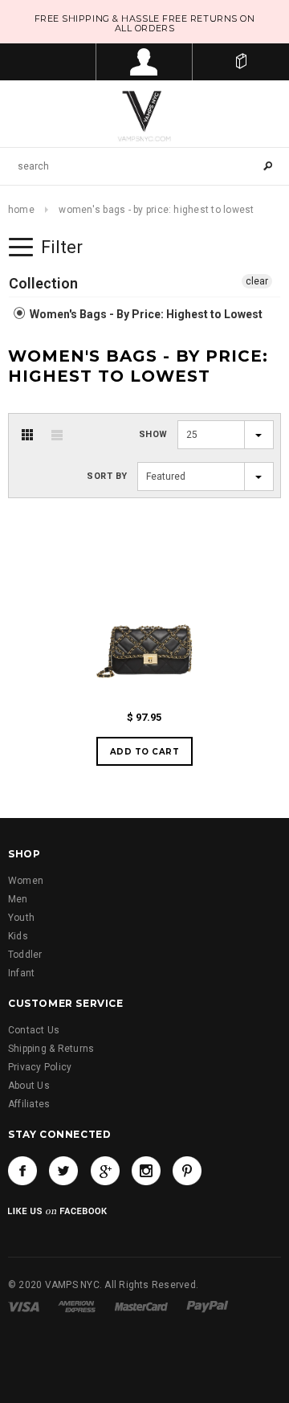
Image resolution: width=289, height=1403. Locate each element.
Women (25, 880)
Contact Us (33, 1030)
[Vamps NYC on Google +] (105, 1170)
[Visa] (23, 1306)
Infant (21, 973)
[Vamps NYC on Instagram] (146, 1170)
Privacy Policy (39, 1067)
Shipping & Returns (51, 1048)
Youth (21, 917)
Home (21, 209)
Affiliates (29, 1104)
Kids (18, 936)
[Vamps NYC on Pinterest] (187, 1170)
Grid (27, 434)
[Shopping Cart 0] (241, 61)
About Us (29, 1085)
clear (257, 281)
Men (18, 899)
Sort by (107, 476)
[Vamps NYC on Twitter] (63, 1170)
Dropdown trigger (144, 61)
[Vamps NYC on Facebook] (22, 1170)
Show (153, 434)
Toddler (25, 954)
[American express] (77, 1306)
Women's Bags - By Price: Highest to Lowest (145, 314)
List (57, 434)
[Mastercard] (141, 1306)
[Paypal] (207, 1306)
